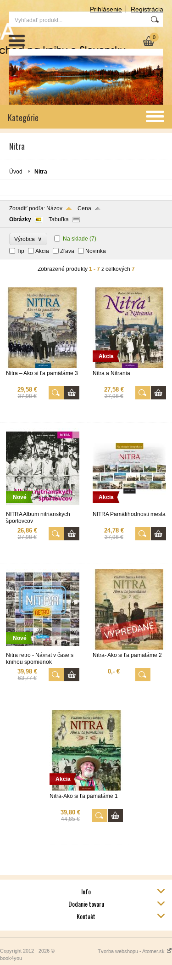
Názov (54, 208)
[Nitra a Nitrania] (129, 366)
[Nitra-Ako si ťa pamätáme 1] (86, 788)
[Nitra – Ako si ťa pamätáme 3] (42, 366)
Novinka (95, 251)
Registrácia (147, 9)
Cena (84, 208)
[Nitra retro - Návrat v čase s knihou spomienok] (42, 648)
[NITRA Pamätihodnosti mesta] (129, 507)
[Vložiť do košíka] (71, 392)
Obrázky (20, 219)
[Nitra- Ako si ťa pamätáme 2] (129, 648)
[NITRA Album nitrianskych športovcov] (42, 507)
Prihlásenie (106, 9)
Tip (20, 251)
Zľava (67, 251)
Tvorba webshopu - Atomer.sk (132, 951)
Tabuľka (59, 219)
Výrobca (28, 239)
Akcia (42, 251)
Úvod (15, 171)
